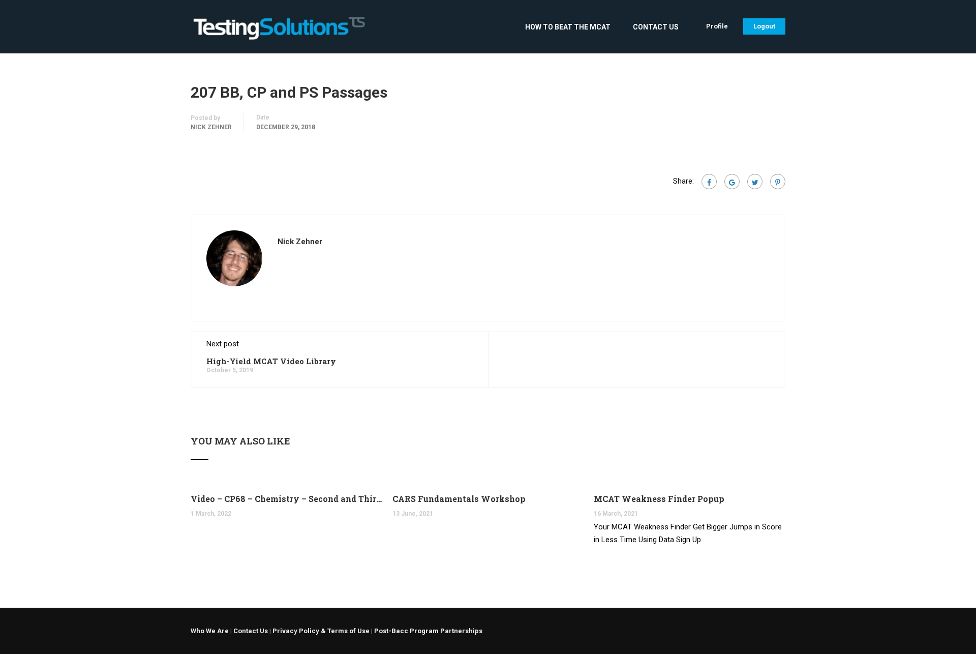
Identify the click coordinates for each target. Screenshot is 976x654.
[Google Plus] (732, 181)
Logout (764, 26)
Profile (717, 26)
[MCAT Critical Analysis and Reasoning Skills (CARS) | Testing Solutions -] (279, 32)
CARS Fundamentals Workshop (459, 498)
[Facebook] (709, 181)
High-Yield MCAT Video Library (271, 361)
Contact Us (656, 27)
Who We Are (210, 631)
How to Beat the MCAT (568, 27)
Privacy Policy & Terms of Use (321, 631)
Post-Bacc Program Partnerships (428, 631)
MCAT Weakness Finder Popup (659, 498)
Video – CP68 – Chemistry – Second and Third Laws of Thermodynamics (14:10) (286, 498)
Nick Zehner (211, 127)
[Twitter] (754, 181)
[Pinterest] (777, 181)
